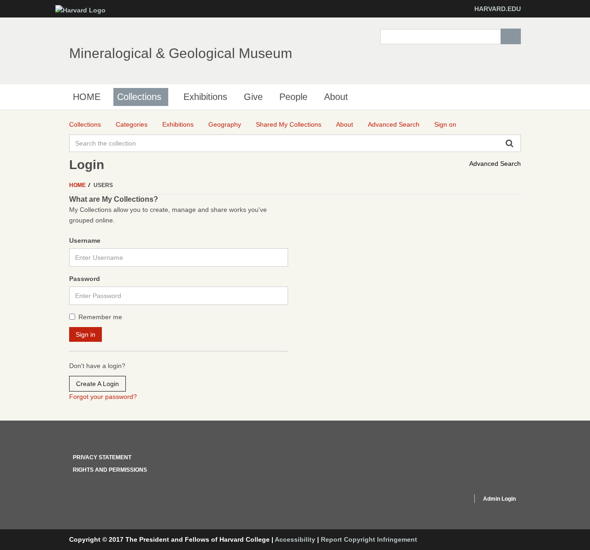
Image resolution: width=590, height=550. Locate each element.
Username (84, 240)
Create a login (97, 383)
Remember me (100, 317)
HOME (86, 97)
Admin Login (499, 499)
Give (253, 97)
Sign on (445, 124)
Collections (139, 97)
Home (78, 185)
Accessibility (295, 539)
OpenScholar (447, 500)
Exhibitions (205, 97)
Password (84, 278)
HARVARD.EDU (497, 8)
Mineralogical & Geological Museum (180, 53)
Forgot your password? (103, 396)
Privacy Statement (102, 457)
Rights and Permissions (110, 470)
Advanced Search (495, 163)
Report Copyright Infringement (369, 539)
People (293, 97)
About (336, 97)
